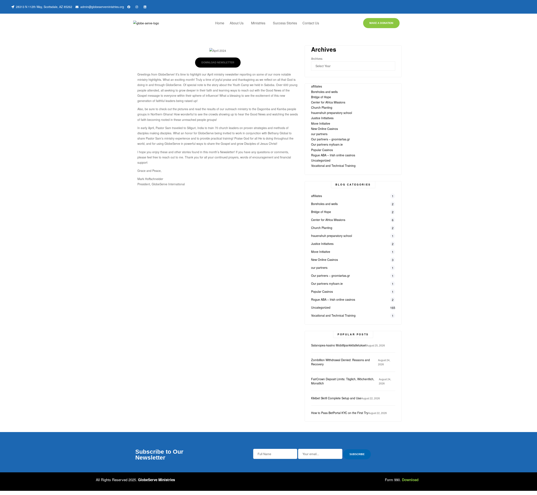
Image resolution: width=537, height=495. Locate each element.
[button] (237, 23)
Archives (316, 58)
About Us (237, 23)
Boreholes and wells (324, 92)
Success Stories (285, 23)
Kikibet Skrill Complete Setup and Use (336, 398)
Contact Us (310, 23)
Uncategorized (320, 160)
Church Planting (321, 107)
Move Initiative (320, 123)
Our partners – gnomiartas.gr (330, 139)
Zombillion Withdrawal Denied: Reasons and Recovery (340, 362)
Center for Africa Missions (328, 102)
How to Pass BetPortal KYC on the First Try (339, 413)
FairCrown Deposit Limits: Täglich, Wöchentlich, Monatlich (342, 381)
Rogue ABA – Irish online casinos (333, 155)
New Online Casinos (324, 129)
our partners (319, 134)
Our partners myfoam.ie (327, 144)
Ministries (258, 23)
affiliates (316, 86)
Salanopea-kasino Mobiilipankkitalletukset (338, 345)
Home (219, 23)
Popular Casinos (322, 150)
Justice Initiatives (322, 118)
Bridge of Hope (321, 97)
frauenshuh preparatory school (331, 113)
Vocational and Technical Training (333, 165)
